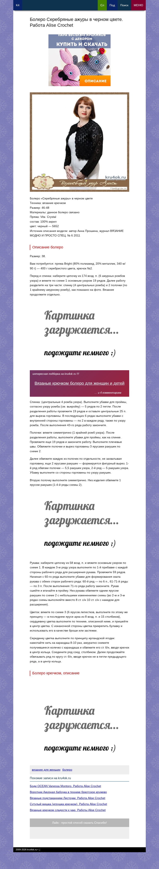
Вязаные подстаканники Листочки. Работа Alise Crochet (67, 798)
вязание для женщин (46, 769)
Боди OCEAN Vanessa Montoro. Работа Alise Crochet (65, 786)
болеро (67, 769)
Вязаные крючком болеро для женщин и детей (79, 383)
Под (112, 5)
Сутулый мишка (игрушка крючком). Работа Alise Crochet (68, 804)
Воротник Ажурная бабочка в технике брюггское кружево (68, 792)
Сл (102, 5)
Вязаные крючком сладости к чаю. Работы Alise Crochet (68, 810)
